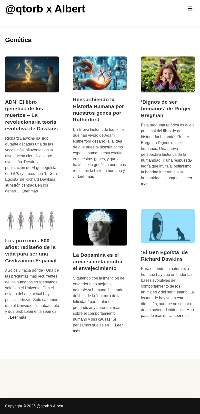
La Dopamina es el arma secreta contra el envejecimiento (97, 261)
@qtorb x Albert (45, 9)
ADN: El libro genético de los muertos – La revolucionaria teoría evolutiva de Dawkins (31, 115)
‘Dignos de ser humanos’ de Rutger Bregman (166, 108)
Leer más (30, 191)
